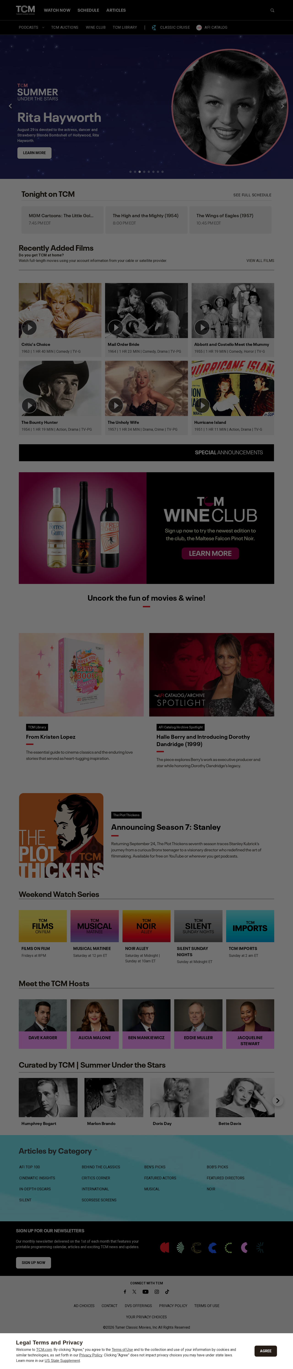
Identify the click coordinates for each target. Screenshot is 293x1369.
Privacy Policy (90, 1355)
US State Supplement (62, 1361)
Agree (265, 1351)
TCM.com (44, 1350)
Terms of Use (122, 1350)
